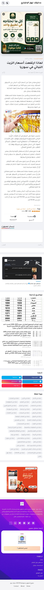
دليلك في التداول (36, 402)
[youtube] (19, 523)
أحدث (39, 245)
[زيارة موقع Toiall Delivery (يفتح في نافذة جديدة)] (22, 480)
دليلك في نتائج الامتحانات (34, 453)
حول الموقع (39, 573)
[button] (41, 3)
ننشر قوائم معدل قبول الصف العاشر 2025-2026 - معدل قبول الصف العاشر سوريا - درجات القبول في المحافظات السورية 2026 (17, 333)
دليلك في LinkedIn (20, 453)
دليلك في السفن (36, 413)
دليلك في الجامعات (36, 405)
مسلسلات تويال (38, 565)
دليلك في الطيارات (11, 413)
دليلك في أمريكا (37, 434)
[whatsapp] (15, 523)
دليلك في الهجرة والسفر (34, 431)
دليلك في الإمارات (14, 398)
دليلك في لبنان (21, 445)
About (23, 586)
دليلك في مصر (15, 449)
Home (28, 586)
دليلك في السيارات (24, 413)
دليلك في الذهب (37, 409)
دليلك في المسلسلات (23, 424)
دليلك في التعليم (24, 402)
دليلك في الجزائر (23, 405)
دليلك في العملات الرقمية (23, 416)
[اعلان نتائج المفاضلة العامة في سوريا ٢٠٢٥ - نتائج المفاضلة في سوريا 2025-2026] (37, 363)
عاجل (39, 456)
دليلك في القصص (20, 420)
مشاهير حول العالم (37, 562)
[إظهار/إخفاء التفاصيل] (22, 490)
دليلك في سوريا (21, 209)
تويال (41, 560)
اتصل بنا (40, 576)
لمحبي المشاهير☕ (22, 548)
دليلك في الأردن (26, 398)
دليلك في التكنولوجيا (11, 402)
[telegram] (24, 523)
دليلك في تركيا (15, 434)
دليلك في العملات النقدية (34, 420)
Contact (16, 586)
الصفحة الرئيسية (38, 58)
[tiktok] (10, 523)
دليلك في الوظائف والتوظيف (17, 431)
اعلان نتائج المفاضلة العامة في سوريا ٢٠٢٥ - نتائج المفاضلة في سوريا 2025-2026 (17, 362)
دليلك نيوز (9, 453)
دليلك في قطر (37, 442)
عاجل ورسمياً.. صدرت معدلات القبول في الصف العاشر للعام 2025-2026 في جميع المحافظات (18, 353)
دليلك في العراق (36, 416)
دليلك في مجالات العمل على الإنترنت (31, 449)
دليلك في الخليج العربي (10, 405)
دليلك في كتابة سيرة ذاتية (34, 445)
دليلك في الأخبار (29, 58)
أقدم (4, 245)
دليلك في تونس (37, 438)
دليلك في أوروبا (25, 434)
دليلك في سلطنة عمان (23, 438)
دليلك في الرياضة (25, 409)
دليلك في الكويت (36, 424)
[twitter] (28, 523)
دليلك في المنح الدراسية (15, 427)
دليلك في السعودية (12, 409)
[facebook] (33, 523)
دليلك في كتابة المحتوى (24, 442)
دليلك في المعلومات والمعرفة (32, 427)
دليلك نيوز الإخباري (30, 3)
